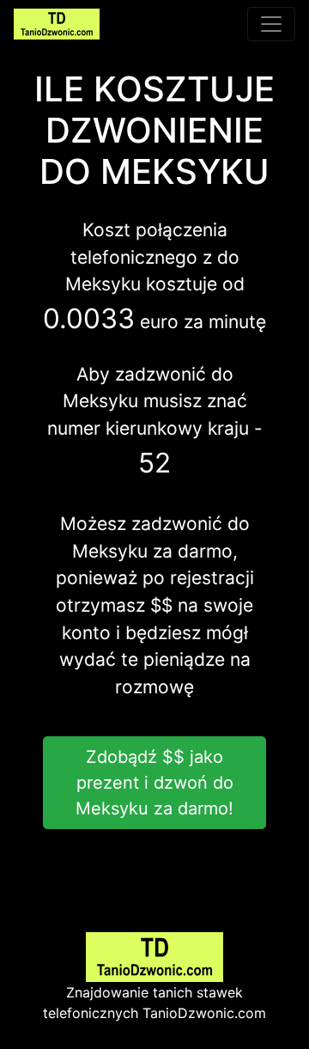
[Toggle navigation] (271, 24)
